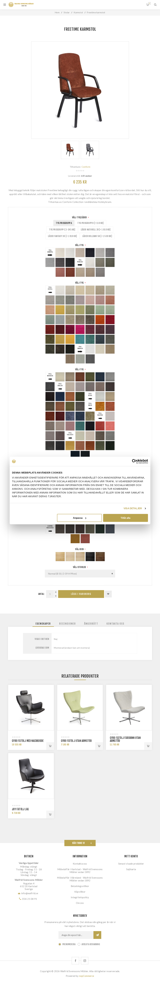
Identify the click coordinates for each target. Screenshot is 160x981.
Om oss (80, 902)
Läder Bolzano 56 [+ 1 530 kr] (97, 236)
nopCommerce (86, 975)
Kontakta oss (115, 623)
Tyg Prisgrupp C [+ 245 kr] (62, 229)
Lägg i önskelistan (108, 594)
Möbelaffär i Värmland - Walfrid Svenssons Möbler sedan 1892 (80, 879)
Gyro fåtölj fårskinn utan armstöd (125, 739)
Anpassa (77, 518)
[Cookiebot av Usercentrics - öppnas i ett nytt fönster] (134, 461)
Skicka (97, 935)
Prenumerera (68, 944)
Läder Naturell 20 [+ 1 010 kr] (96, 229)
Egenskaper (43, 623)
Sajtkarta (131, 869)
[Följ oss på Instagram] (84, 960)
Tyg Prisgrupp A (64, 223)
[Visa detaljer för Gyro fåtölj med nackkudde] (31, 707)
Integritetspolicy (80, 897)
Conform (86, 166)
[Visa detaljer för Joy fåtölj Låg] (31, 776)
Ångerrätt (91, 623)
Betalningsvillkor (80, 886)
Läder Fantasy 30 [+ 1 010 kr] (62, 236)
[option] (70, 150)
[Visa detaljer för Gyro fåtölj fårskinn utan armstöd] (129, 707)
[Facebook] (75, 960)
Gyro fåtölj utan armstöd (76, 740)
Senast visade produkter (131, 863)
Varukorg (149, 3)
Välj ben (79, 549)
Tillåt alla (125, 518)
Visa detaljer (133, 508)
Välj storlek (79, 567)
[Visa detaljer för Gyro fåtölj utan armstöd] (80, 707)
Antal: (41, 593)
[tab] (43, 624)
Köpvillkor (79, 891)
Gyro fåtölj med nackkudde (28, 740)
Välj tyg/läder (79, 217)
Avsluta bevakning (91, 944)
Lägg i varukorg (81, 593)
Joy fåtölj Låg (20, 809)
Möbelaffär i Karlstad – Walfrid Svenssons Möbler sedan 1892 (79, 870)
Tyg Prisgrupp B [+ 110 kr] (90, 223)
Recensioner (67, 623)
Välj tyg (79, 245)
